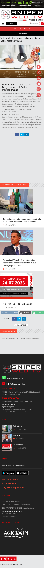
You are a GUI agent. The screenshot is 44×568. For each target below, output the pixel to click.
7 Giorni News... (18, 445)
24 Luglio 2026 (10, 307)
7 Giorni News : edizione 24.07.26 (17, 304)
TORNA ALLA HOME (21, 325)
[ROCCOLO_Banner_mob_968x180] (22, 77)
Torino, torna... (18, 426)
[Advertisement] (22, 160)
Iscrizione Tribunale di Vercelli (12, 511)
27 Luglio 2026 (10, 225)
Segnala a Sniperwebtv (13, 487)
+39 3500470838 (15, 378)
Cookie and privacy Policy (15, 466)
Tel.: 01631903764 (8, 404)
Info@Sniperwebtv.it (15, 384)
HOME (12, 24)
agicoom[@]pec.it (8, 407)
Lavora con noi (9, 483)
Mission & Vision (10, 480)
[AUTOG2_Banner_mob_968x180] (22, 8)
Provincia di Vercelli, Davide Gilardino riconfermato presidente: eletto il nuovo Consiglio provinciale (19, 263)
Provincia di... (18, 435)
